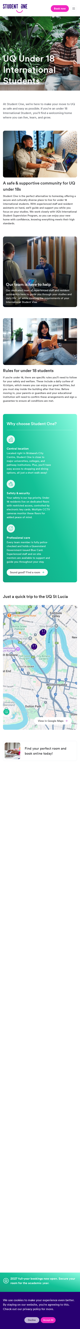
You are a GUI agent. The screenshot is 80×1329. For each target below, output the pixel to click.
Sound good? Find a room (25, 572)
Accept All (48, 1320)
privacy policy (32, 1309)
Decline (32, 1320)
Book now (60, 8)
